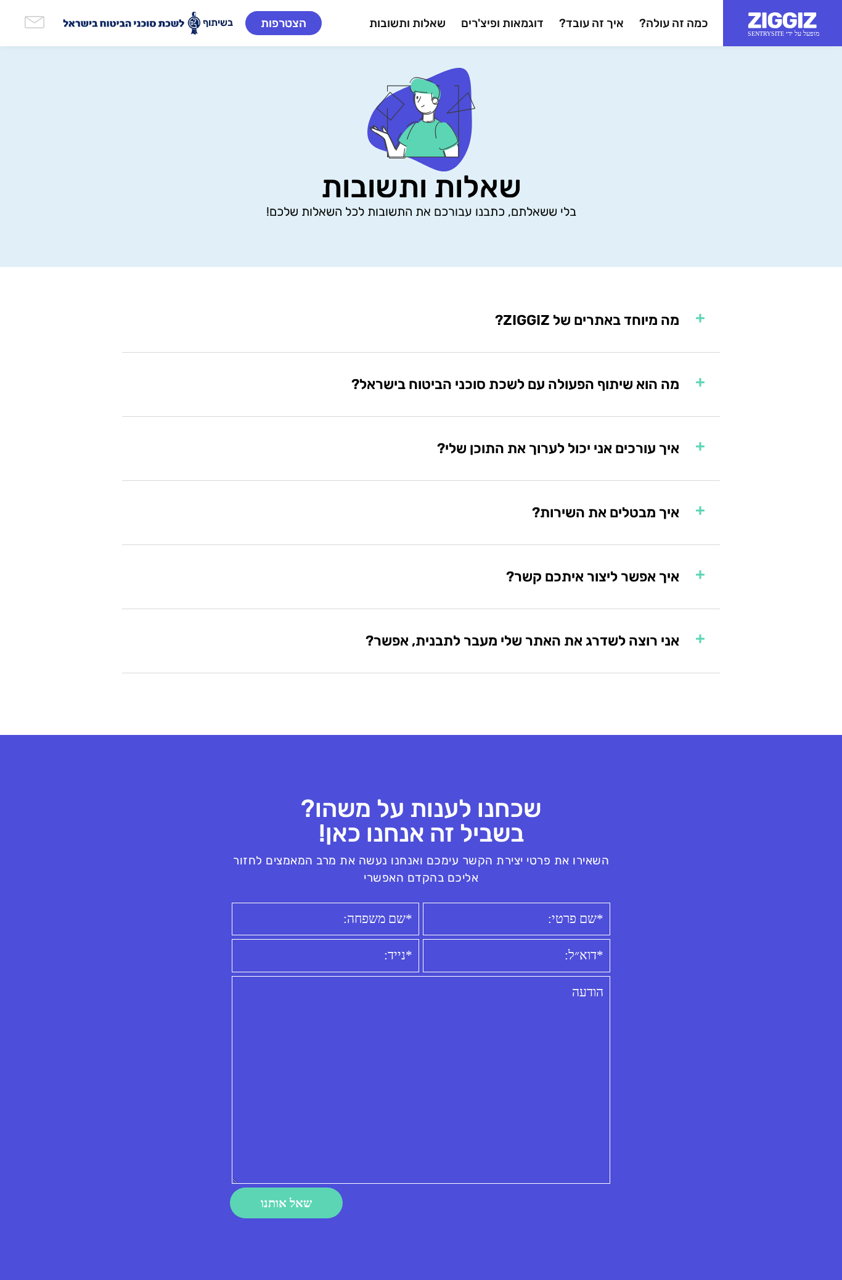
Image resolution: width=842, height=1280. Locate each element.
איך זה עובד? (591, 23)
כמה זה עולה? (673, 23)
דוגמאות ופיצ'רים (502, 23)
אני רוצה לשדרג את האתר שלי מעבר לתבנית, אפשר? (522, 640)
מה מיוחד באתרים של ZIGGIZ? (587, 320)
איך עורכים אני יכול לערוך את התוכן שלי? (558, 448)
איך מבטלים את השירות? (605, 512)
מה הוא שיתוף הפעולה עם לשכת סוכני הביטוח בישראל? (515, 384)
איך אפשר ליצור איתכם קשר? (592, 576)
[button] (421, 321)
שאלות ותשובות (407, 23)
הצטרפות (283, 23)
